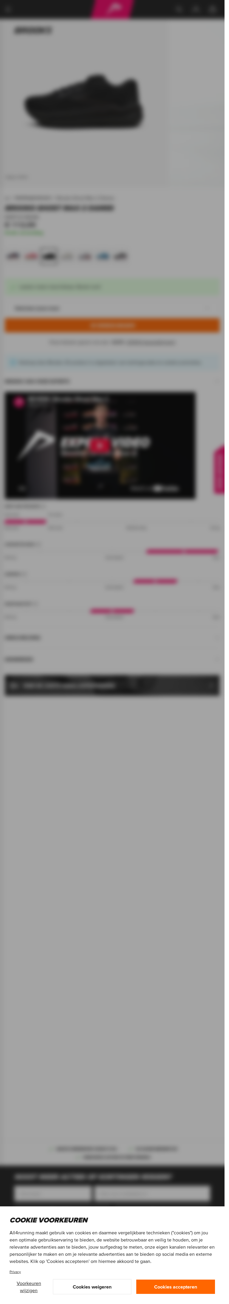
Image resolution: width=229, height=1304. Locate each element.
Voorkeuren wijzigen (29, 1286)
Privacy (15, 1272)
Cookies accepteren (175, 1286)
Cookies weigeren (92, 1286)
